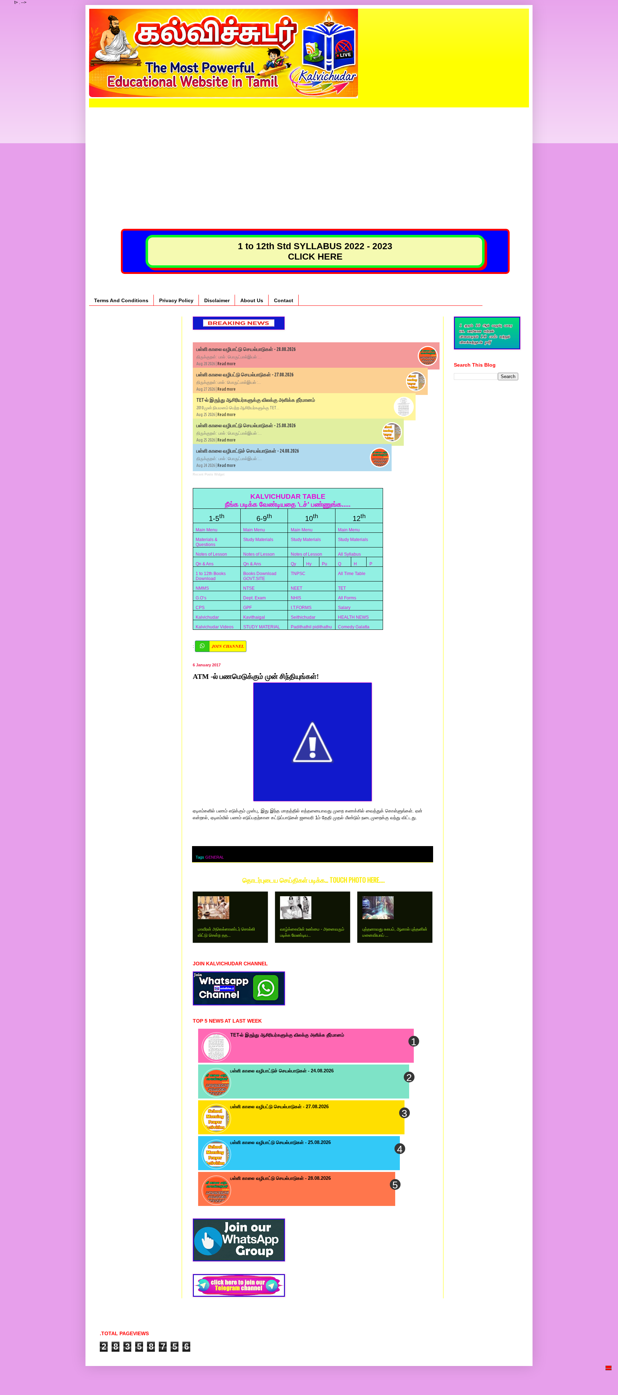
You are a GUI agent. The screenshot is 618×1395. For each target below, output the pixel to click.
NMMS (202, 588)
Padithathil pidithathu (311, 626)
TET (342, 588)
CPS (200, 607)
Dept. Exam (254, 597)
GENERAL (214, 857)
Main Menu (206, 529)
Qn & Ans (205, 563)
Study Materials (258, 539)
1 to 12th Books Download (211, 576)
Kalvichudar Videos (215, 626)
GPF (247, 607)
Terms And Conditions (121, 300)
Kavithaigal (254, 617)
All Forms (347, 597)
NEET (296, 588)
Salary (344, 607)
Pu (324, 563)
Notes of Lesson (211, 554)
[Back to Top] (609, 1379)
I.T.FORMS (301, 607)
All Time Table (352, 573)
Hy (309, 563)
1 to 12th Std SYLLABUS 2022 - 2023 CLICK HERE (315, 251)
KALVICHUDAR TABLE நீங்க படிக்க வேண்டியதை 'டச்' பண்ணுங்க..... (287, 500)
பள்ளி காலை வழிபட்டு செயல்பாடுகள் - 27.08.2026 (245, 374)
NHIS (296, 597)
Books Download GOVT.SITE (259, 576)
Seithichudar (303, 617)
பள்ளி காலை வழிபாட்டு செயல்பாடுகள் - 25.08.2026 (246, 425)
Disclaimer (217, 300)
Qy (293, 563)
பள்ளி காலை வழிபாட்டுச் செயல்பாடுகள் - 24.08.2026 (247, 451)
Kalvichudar (207, 617)
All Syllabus (349, 554)
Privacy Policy (176, 300)
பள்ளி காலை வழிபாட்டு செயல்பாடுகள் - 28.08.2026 (246, 349)
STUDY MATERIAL (261, 626)
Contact (283, 300)
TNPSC (298, 573)
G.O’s (201, 597)
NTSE (249, 588)
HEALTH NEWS (353, 617)
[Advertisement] (309, 157)
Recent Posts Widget (209, 474)
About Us (251, 300)
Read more (226, 363)
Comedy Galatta (353, 626)
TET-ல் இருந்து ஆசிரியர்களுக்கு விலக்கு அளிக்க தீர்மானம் (255, 400)
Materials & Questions (206, 542)
